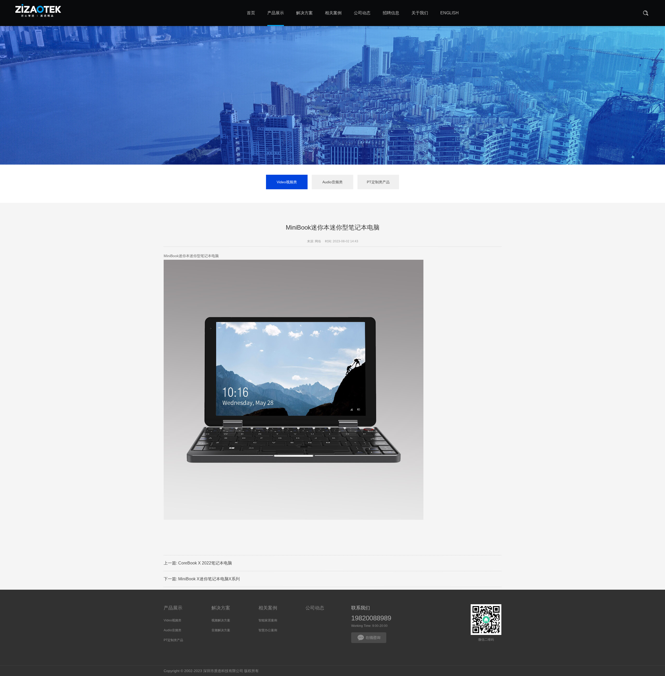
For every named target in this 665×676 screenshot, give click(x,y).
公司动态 (314, 607)
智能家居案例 (267, 620)
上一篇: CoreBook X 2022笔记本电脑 (198, 563)
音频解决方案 (220, 630)
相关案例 (267, 607)
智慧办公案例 (267, 630)
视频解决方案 (220, 620)
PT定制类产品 (378, 182)
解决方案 (220, 607)
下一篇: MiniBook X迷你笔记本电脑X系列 (202, 579)
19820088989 (371, 618)
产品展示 (173, 607)
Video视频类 (287, 182)
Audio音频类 (332, 182)
